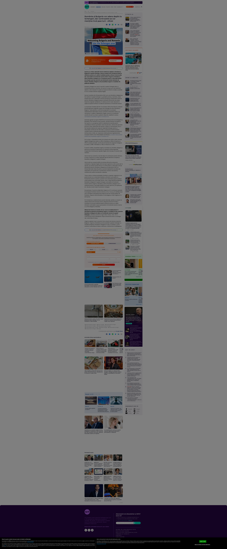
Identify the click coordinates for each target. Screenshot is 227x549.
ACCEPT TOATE (203, 541)
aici (5, 545)
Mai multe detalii (30, 541)
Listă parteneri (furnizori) (101, 543)
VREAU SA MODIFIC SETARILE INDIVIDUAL (202, 544)
